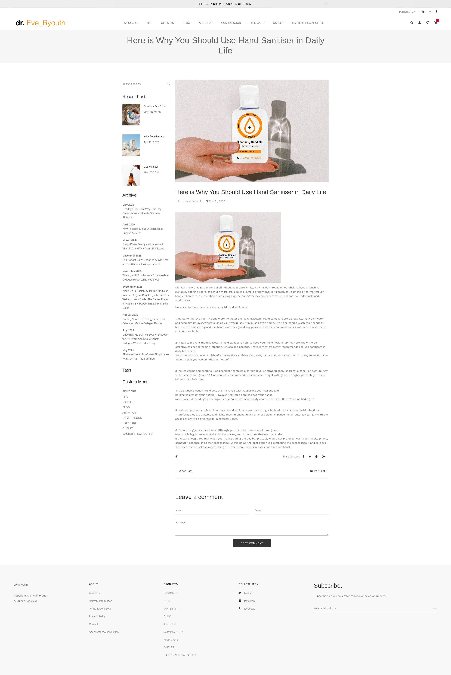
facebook (249, 608)
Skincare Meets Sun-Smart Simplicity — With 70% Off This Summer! (145, 356)
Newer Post (317, 470)
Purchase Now (407, 11)
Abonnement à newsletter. (104, 631)
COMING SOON (231, 22)
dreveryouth (21, 584)
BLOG (186, 22)
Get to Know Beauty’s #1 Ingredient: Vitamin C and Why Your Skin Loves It (144, 246)
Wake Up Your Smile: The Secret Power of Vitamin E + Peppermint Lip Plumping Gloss (145, 303)
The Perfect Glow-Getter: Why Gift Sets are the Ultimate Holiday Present (145, 262)
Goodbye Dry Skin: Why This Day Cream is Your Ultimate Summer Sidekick (142, 213)
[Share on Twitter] (311, 456)
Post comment (252, 543)
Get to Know (151, 166)
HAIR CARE (257, 22)
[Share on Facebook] (305, 456)
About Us (94, 593)
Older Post (185, 470)
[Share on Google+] (325, 456)
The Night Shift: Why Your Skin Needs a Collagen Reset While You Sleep (145, 277)
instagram (250, 600)
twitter (247, 593)
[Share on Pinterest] (317, 456)
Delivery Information (100, 600)
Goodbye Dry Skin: (155, 106)
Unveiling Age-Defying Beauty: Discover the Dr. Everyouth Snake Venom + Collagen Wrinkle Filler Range (145, 339)
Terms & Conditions (100, 608)
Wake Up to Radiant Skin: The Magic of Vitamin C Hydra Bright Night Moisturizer (145, 293)
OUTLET (278, 22)
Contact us (95, 624)
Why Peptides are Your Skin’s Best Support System (142, 230)
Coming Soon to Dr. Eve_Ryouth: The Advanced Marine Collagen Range (144, 321)
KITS (149, 22)
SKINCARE (131, 22)
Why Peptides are (154, 136)
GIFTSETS (167, 22)
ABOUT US (205, 22)
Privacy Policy (97, 616)
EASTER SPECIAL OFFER (308, 22)
